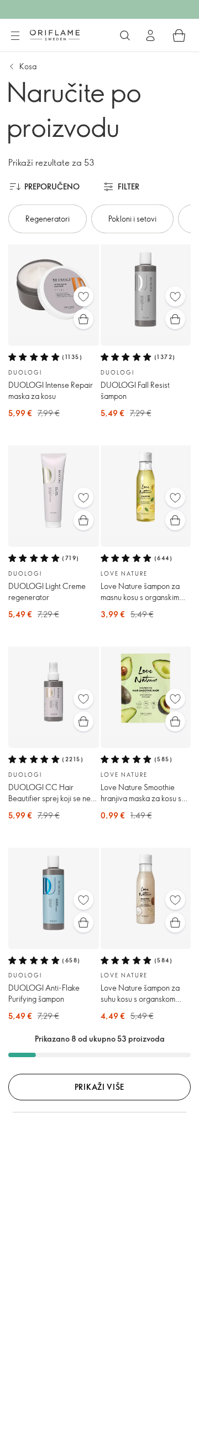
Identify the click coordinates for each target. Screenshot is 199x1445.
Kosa (27, 66)
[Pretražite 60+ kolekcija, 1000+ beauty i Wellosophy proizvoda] (125, 35)
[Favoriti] (83, 296)
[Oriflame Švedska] (54, 35)
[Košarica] (179, 35)
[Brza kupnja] (83, 319)
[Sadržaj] (15, 36)
